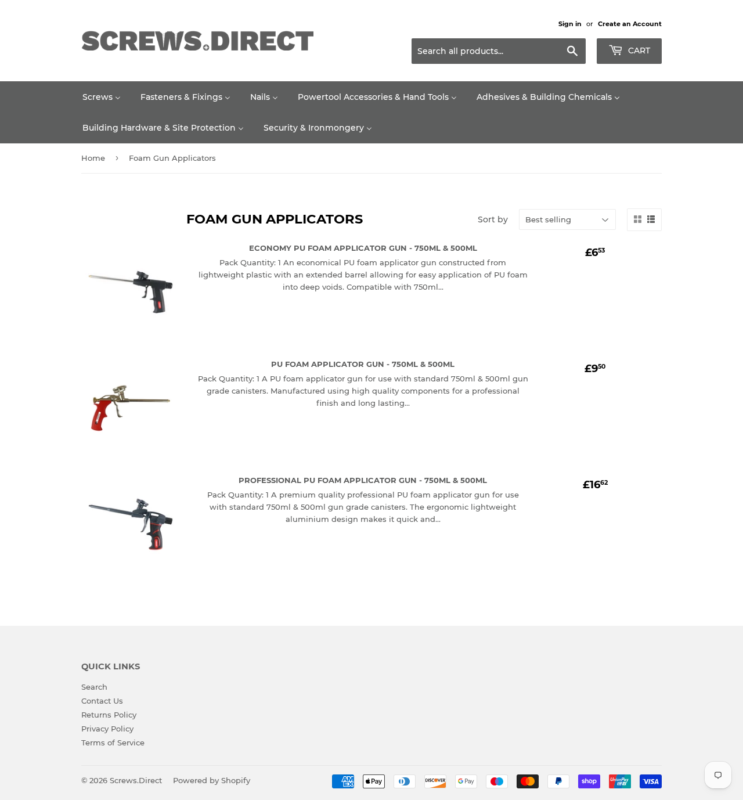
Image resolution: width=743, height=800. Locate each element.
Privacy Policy (107, 728)
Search (94, 686)
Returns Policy (108, 714)
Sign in (570, 24)
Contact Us (102, 700)
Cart (638, 50)
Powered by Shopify (211, 780)
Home (93, 158)
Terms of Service (113, 742)
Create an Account (630, 24)
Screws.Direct (136, 780)
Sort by (493, 219)
